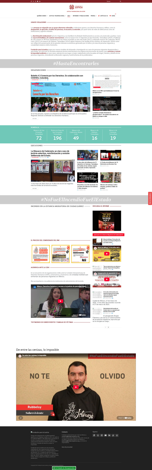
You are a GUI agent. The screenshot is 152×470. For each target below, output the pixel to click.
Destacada (81, 181)
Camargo (80, 158)
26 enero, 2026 (107, 313)
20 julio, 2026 (43, 79)
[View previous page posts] (105, 327)
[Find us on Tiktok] (113, 435)
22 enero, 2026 (81, 169)
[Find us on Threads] (116, 435)
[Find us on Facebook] (31, 1)
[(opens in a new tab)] (107, 82)
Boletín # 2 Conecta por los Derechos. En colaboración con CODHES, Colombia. (57, 76)
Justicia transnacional (57, 16)
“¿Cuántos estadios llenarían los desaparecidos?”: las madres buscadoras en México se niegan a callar (105, 114)
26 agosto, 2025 (105, 165)
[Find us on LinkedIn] (39, 1)
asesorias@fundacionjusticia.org (70, 441)
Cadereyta (35, 161)
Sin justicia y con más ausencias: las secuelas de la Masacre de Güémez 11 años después (87, 186)
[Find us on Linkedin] (109, 435)
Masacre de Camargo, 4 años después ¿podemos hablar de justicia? (108, 186)
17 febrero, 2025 (82, 190)
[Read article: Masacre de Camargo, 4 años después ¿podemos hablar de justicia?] (110, 177)
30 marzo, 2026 (107, 244)
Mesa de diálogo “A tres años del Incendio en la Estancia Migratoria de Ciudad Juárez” (111, 241)
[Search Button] (120, 1)
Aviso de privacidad (67, 447)
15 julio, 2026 (96, 94)
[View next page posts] (108, 327)
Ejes (69, 16)
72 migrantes (105, 158)
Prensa (93, 16)
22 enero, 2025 (104, 190)
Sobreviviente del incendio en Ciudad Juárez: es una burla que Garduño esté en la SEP (111, 310)
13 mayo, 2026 (43, 157)
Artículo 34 (104, 16)
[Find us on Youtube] (37, 1)
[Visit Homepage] (76, 8)
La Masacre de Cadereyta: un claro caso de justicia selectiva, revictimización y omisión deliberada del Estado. (50, 153)
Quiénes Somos (41, 16)
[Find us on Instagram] (35, 1)
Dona (113, 16)
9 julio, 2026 (96, 118)
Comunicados (105, 181)
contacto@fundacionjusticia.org (70, 436)
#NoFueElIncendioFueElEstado (76, 200)
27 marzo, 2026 (107, 298)
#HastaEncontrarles (76, 63)
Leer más (35, 118)
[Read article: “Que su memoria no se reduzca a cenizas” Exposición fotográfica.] (97, 269)
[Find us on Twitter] (33, 1)
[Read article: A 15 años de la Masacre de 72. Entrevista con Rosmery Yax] (110, 155)
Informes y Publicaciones (81, 16)
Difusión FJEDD (35, 79)
